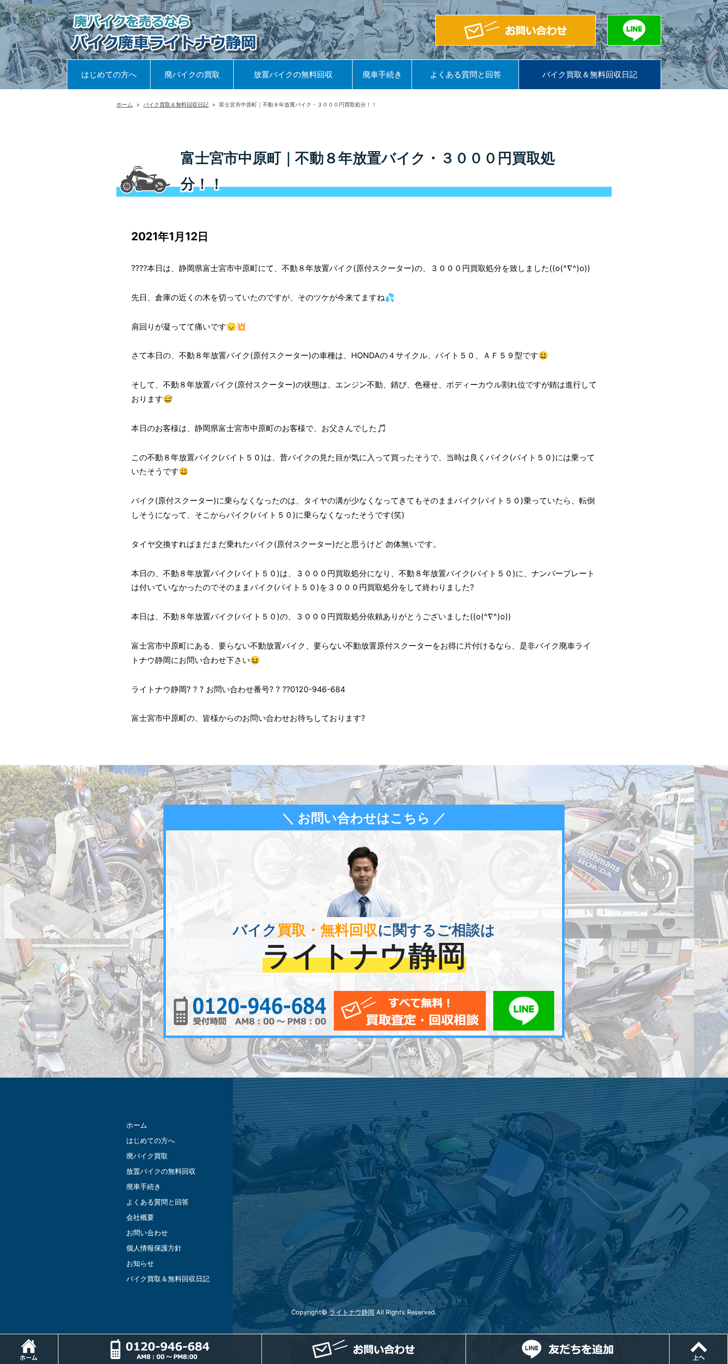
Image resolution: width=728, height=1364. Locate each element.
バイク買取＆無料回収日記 (589, 74)
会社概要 (140, 1217)
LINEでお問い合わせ (523, 1011)
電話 (261, 1339)
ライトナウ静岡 (351, 1312)
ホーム (124, 104)
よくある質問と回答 (465, 74)
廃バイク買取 (147, 1155)
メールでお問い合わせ (410, 1011)
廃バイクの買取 (192, 74)
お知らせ (140, 1263)
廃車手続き (382, 74)
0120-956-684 (250, 1011)
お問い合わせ (147, 1232)
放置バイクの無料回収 (293, 74)
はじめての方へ (109, 74)
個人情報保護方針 (154, 1248)
